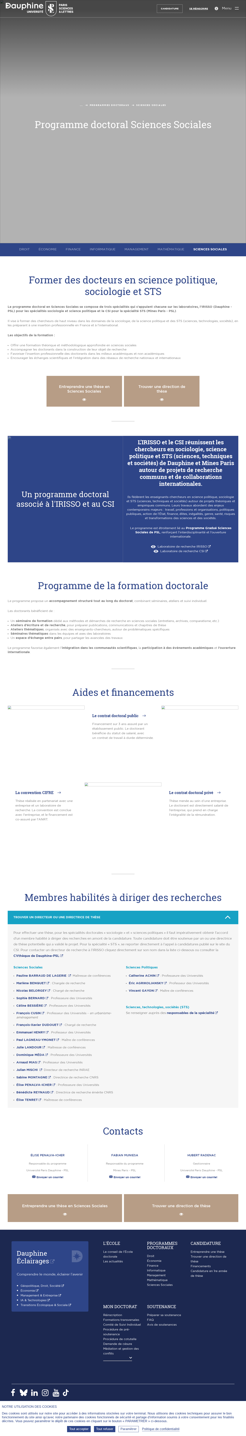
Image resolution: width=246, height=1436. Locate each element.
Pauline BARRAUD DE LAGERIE (41, 975)
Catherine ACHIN (142, 975)
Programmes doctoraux (109, 105)
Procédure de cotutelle (119, 1339)
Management (156, 1275)
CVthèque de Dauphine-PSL (36, 955)
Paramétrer (129, 1429)
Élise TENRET (27, 1099)
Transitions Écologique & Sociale (44, 1305)
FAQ (150, 1320)
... (81, 105)
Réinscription (112, 1315)
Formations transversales (121, 1320)
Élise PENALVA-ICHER (34, 1084)
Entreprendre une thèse (207, 1251)
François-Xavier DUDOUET (37, 1024)
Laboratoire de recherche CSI (182, 551)
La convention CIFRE (35, 792)
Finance (152, 1265)
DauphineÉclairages (33, 1257)
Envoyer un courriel (49, 1177)
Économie (28, 1290)
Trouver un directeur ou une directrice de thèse (56, 917)
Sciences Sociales (160, 1285)
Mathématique (157, 1280)
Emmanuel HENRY (30, 1032)
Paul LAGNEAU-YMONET (36, 1039)
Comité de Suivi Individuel (122, 1324)
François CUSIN (28, 1013)
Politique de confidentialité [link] (161, 1429)
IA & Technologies (33, 1300)
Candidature (170, 8)
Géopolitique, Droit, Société (41, 1285)
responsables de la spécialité (190, 1013)
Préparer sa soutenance (164, 1315)
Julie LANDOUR (29, 1047)
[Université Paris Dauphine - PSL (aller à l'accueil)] (39, 8)
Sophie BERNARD (30, 998)
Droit (150, 1256)
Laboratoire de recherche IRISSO (182, 546)
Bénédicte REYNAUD (33, 1092)
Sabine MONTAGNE (31, 1077)
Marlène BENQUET (31, 983)
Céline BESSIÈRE (29, 1005)
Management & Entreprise (39, 1295)
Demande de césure (117, 1344)
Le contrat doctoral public (116, 715)
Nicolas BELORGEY (31, 990)
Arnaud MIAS (26, 1062)
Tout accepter (79, 1429)
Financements (201, 1266)
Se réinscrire (198, 8)
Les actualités (113, 1261)
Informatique (156, 1270)
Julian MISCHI (27, 1069)
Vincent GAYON (141, 990)
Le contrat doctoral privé (191, 792)
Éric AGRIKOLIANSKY (146, 983)
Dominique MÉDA (30, 1054)
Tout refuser (104, 1429)
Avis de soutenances (162, 1324)
